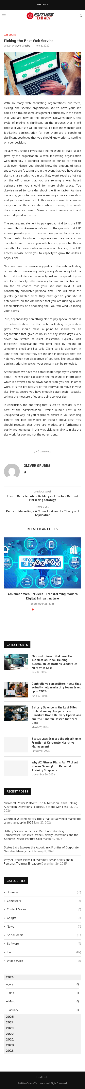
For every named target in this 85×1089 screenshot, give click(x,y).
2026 (10, 977)
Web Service (44, 960)
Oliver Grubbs (22, 45)
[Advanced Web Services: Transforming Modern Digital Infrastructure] (42, 562)
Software (44, 943)
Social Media (44, 935)
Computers (44, 900)
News (44, 926)
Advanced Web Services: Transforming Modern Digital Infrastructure (43, 596)
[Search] (81, 16)
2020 (10, 1045)
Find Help (42, 4)
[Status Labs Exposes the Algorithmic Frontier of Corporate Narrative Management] (16, 744)
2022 (10, 1033)
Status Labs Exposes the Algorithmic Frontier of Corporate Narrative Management (56, 742)
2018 (10, 1050)
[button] (7, 573)
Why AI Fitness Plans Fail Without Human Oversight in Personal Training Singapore (55, 766)
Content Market (44, 909)
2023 (10, 1028)
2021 (10, 1039)
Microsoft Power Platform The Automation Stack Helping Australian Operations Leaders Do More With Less (54, 662)
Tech (44, 952)
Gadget (44, 918)
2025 (10, 1016)
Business (44, 892)
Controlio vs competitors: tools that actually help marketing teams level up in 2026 (56, 687)
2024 (10, 1022)
